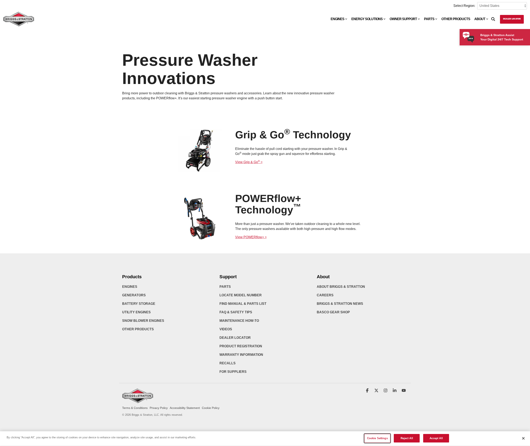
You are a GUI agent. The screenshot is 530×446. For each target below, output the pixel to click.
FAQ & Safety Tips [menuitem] (235, 312)
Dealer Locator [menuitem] (235, 337)
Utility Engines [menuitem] (136, 312)
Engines (337, 19)
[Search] (493, 19)
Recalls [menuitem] (227, 363)
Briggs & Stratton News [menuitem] (340, 303)
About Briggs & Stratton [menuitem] (341, 286)
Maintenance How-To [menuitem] (239, 320)
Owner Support (403, 19)
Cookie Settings (377, 438)
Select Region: (464, 5)
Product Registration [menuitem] (240, 346)
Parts (429, 19)
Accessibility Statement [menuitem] (185, 408)
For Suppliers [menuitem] (233, 371)
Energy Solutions (367, 19)
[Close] (523, 438)
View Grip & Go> (249, 162)
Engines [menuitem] (129, 286)
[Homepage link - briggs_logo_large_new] (137, 401)
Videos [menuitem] (225, 329)
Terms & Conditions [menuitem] (135, 408)
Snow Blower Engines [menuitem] (143, 320)
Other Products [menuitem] (138, 329)
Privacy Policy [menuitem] (159, 408)
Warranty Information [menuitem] (241, 354)
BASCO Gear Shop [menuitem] (333, 312)
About (479, 19)
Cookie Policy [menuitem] (210, 408)
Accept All (436, 438)
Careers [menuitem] (325, 295)
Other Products (455, 19)
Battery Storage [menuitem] (138, 303)
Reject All (407, 438)
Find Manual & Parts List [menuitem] (242, 303)
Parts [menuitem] (225, 286)
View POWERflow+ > (251, 237)
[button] (367, 391)
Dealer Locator (512, 19)
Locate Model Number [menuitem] (240, 295)
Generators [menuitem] (134, 295)
